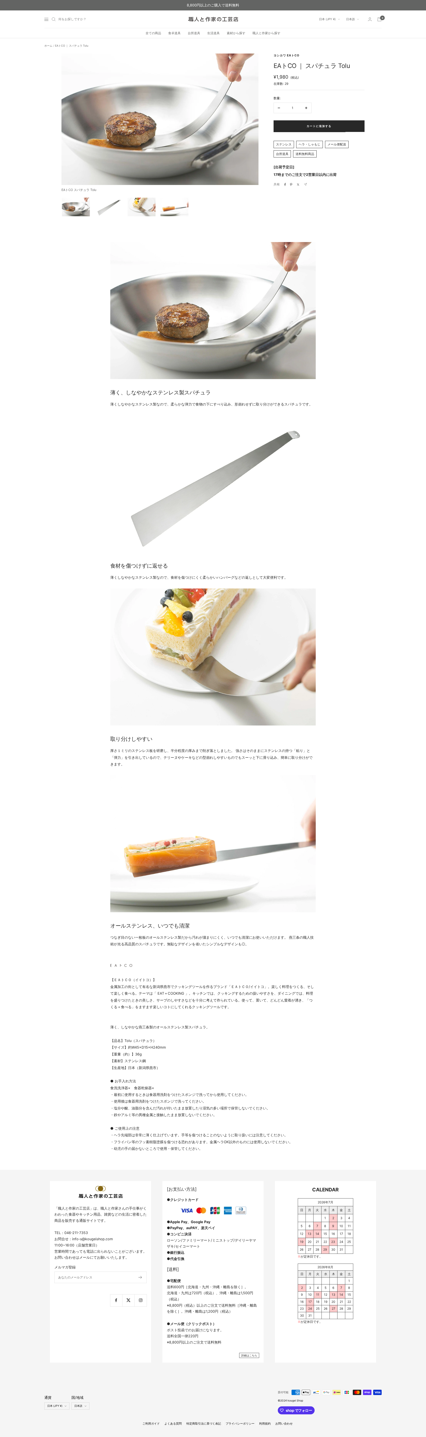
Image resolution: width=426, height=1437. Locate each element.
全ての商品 (153, 33)
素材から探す (236, 33)
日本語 (350, 19)
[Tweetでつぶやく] (298, 184)
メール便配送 (336, 144)
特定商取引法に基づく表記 (203, 1423)
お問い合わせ (284, 1423)
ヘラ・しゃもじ (309, 144)
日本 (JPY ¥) (327, 19)
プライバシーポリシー (240, 1423)
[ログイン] (370, 19)
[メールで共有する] (305, 184)
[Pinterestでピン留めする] (291, 184)
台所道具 (194, 33)
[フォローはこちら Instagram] (140, 1300)
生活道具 (213, 33)
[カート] (379, 19)
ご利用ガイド (151, 1423)
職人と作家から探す (266, 33)
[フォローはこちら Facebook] (116, 1300)
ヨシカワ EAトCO (286, 55)
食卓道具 (174, 33)
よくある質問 (173, 1423)
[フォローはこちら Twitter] (128, 1300)
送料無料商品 (305, 154)
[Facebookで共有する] (285, 184)
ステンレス (284, 144)
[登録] (140, 1277)
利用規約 (265, 1423)
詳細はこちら (249, 1355)
